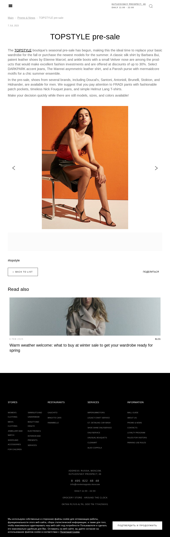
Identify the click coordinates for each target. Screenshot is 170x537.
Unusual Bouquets (97, 438)
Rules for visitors (137, 438)
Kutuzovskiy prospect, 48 (129, 4)
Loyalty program (136, 433)
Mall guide (132, 413)
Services (32, 445)
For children (15, 449)
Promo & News (134, 423)
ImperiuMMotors (96, 413)
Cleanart (92, 443)
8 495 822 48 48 (85, 480)
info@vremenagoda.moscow (85, 484)
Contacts (132, 428)
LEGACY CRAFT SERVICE (98, 418)
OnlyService (93, 433)
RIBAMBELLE (53, 423)
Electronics (34, 431)
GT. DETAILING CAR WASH (99, 423)
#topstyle (14, 260)
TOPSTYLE (23, 50)
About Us (132, 418)
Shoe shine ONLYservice (99, 428)
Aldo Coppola (94, 448)
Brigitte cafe (54, 418)
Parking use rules (136, 443)
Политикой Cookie (70, 532)
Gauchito (52, 413)
